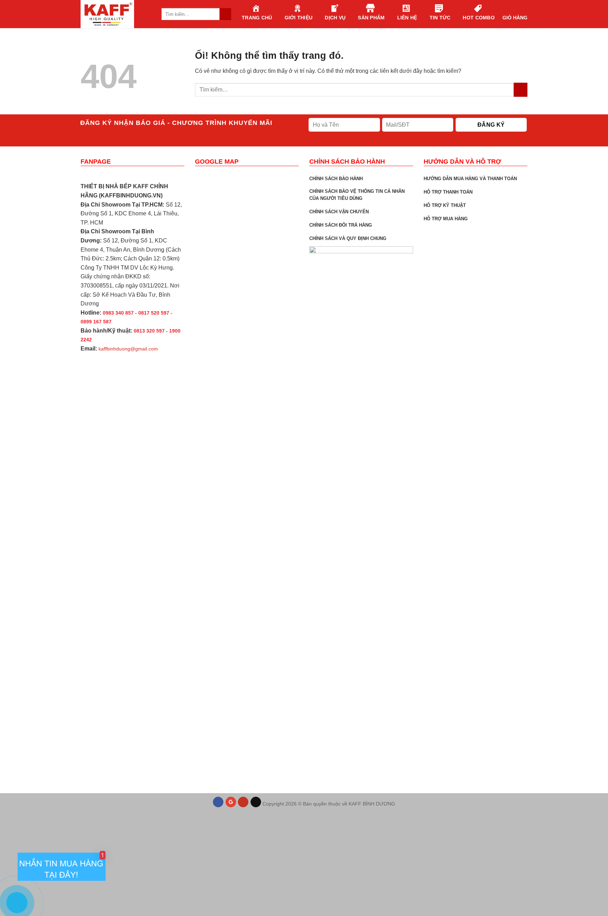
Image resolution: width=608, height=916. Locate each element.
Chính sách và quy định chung (347, 238)
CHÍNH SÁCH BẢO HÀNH (336, 178)
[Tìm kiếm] (225, 14)
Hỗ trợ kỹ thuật (445, 205)
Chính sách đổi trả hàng (340, 225)
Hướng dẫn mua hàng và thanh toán (470, 178)
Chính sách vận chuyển (339, 211)
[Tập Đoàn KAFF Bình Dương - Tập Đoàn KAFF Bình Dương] (116, 14)
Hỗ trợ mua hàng (446, 218)
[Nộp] (520, 89)
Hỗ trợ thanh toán (448, 192)
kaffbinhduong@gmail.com (128, 349)
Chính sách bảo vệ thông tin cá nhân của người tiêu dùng (357, 195)
